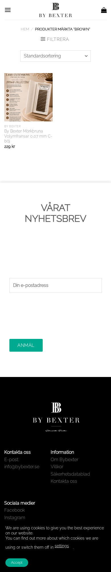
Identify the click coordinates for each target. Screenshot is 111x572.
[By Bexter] (55, 10)
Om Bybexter (64, 459)
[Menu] (7, 10)
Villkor (57, 466)
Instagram (14, 517)
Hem (25, 29)
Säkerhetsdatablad (70, 474)
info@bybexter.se (21, 466)
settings (62, 546)
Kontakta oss (64, 481)
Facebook (14, 510)
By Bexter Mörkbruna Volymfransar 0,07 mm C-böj (28, 136)
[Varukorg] (104, 10)
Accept (16, 563)
